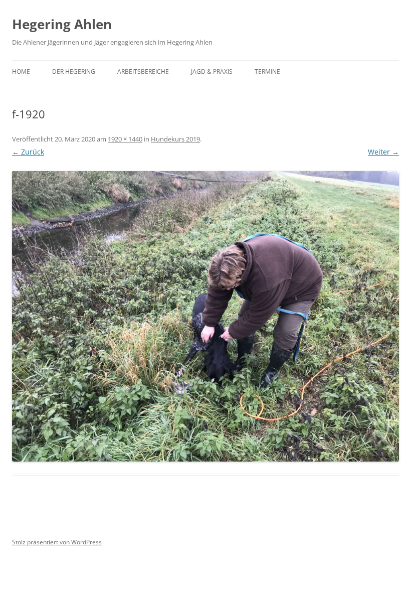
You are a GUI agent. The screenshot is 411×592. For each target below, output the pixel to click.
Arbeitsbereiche (143, 71)
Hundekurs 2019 (175, 138)
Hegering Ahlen (62, 24)
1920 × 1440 (125, 138)
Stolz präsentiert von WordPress (57, 542)
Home (21, 71)
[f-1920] (205, 316)
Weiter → (383, 152)
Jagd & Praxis (212, 71)
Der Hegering (73, 71)
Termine (267, 71)
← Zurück (28, 152)
